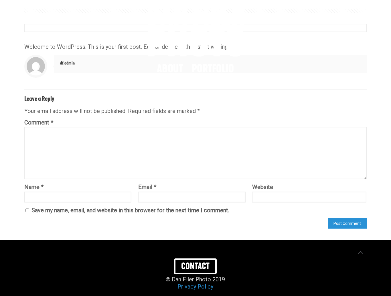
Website (262, 187)
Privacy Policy (195, 286)
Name (34, 187)
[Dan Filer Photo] (195, 31)
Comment (38, 122)
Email (147, 187)
